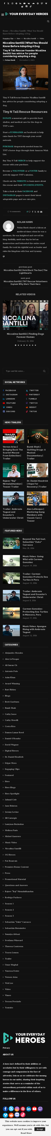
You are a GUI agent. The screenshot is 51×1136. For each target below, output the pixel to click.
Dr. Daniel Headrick (14, 756)
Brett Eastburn (12, 701)
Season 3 (9, 915)
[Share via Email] (41, 211)
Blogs (7, 695)
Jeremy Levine (12, 812)
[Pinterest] (16, 3)
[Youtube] (24, 3)
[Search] (48, 21)
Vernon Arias (11, 977)
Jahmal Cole (11, 799)
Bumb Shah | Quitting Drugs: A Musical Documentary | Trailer (36, 453)
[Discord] (26, 6)
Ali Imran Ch (11, 665)
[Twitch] (42, 3)
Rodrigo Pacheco (13, 897)
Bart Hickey (10, 689)
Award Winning (12, 683)
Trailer (8, 958)
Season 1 (9, 903)
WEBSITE (21, 181)
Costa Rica (10, 726)
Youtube (9, 1007)
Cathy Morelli (11, 720)
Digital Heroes (12, 750)
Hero (7, 781)
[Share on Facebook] (32, 211)
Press (7, 873)
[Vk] (29, 3)
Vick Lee (9, 983)
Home (5, 31)
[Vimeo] (46, 3)
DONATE (7, 118)
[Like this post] (29, 211)
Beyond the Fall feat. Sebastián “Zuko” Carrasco (34, 542)
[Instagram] (12, 3)
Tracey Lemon (12, 952)
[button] (5, 323)
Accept (40, 1129)
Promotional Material (15, 879)
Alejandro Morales (14, 652)
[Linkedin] (20, 3)
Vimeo (8, 995)
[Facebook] (4, 3)
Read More (26, 1133)
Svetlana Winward (14, 940)
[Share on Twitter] (35, 211)
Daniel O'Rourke (13, 738)
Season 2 (9, 909)
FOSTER (34, 170)
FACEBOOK (28, 191)
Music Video (11, 842)
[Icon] (13, 436)
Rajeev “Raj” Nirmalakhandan (19, 891)
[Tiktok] (31, 6)
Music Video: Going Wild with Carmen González (33, 559)
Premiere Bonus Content (17, 866)
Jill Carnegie (11, 818)
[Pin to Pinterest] (38, 211)
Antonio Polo (11, 671)
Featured (9, 775)
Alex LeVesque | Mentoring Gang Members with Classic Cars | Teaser (35, 515)
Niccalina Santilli (13, 848)
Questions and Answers (16, 885)
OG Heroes (10, 854)
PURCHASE (8, 146)
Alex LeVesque (12, 659)
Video (8, 989)
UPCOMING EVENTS (33, 185)
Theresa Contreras (14, 946)
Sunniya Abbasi (12, 934)
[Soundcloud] (33, 3)
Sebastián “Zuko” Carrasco (18, 922)
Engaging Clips (12, 769)
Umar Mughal (11, 964)
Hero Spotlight (12, 793)
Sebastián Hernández (15, 928)
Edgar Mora (10, 763)
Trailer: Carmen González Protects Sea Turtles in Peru (35, 577)
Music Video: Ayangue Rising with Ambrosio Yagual (34, 629)
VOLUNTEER (19, 170)
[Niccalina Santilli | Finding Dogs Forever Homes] (25, 315)
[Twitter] (8, 3)
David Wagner (12, 744)
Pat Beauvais (11, 860)
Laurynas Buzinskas (14, 824)
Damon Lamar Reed (14, 732)
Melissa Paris (11, 830)
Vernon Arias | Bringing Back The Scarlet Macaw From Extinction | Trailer (13, 453)
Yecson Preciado (13, 1001)
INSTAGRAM (9, 195)
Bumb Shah (10, 708)
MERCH (21, 160)
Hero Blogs (10, 787)
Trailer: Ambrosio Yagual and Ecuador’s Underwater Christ (13, 513)
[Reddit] (22, 6)
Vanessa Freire (12, 970)
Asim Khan (10, 677)
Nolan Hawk (10, 60)
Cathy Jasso (10, 714)
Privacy (6, 1047)
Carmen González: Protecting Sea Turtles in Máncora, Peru (35, 612)
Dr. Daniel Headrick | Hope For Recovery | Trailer (37, 484)
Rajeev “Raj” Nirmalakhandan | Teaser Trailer (12, 484)
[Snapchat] (38, 3)
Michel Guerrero (13, 836)
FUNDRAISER (16, 132)
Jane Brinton (11, 805)
